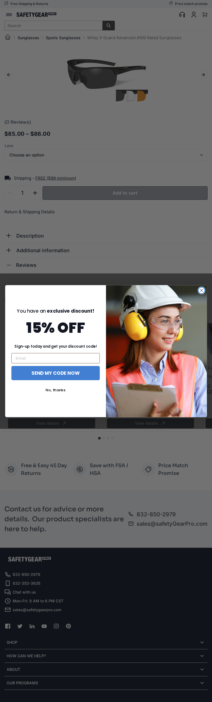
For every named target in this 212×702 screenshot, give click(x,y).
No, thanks (55, 390)
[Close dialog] (201, 290)
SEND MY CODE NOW (55, 372)
